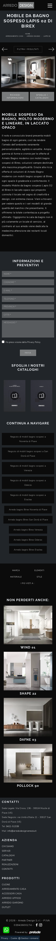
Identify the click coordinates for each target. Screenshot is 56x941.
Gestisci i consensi (30, 938)
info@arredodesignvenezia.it (22, 830)
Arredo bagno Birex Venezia (28, 529)
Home (27, 34)
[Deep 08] (4, 49)
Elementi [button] (39, 570)
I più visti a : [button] (28, 583)
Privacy (4, 938)
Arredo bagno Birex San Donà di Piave (28, 519)
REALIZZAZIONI (10, 864)
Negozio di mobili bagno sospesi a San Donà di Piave (28, 453)
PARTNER (7, 860)
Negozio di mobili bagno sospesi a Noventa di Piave (28, 439)
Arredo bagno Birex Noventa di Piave (28, 509)
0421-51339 (12, 826)
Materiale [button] (16, 577)
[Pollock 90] (28, 763)
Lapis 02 (47, 36)
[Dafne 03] (28, 717)
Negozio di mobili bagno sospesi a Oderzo (28, 483)
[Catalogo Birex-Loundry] (14, 395)
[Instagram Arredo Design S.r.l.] (40, 924)
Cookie (14, 938)
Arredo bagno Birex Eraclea (28, 549)
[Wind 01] (28, 625)
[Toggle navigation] (50, 5)
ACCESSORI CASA (12, 893)
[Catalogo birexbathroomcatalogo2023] (41, 395)
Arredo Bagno (33, 36)
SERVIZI (6, 850)
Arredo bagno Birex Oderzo (28, 539)
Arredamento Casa (14, 36)
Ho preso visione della (23, 342)
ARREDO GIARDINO (12, 902)
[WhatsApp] (6, 930)
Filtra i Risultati (28, 49)
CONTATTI (7, 869)
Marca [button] (16, 570)
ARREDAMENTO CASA (14, 888)
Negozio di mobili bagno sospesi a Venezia (28, 468)
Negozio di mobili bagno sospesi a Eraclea (28, 497)
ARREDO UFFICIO (11, 898)
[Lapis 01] (51, 49)
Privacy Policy (34, 342)
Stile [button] (39, 577)
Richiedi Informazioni (15, 96)
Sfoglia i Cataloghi (42, 96)
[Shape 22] (28, 671)
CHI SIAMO (8, 846)
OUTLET (6, 907)
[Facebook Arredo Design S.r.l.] (36, 924)
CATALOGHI (8, 855)
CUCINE (6, 884)
